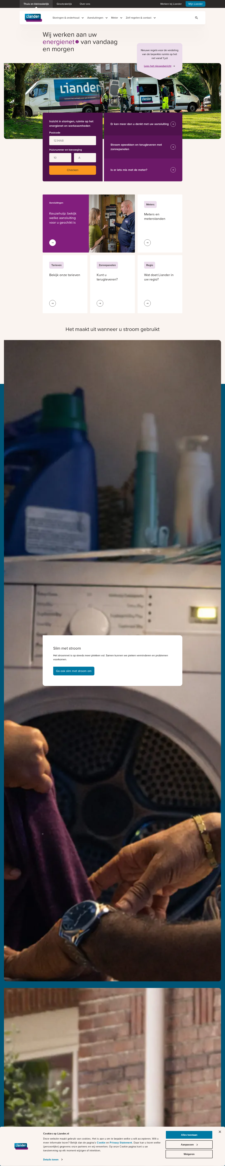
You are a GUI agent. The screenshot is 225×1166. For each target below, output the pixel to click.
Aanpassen (187, 1144)
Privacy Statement (121, 1142)
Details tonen (50, 1159)
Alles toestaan (189, 1134)
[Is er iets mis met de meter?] (173, 169)
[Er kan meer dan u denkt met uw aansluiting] (173, 124)
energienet (58, 41)
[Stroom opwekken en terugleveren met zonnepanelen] (173, 147)
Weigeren (189, 1154)
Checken (72, 170)
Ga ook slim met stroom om (74, 671)
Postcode (54, 132)
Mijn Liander (195, 4)
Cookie (101, 1142)
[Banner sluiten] (220, 1132)
